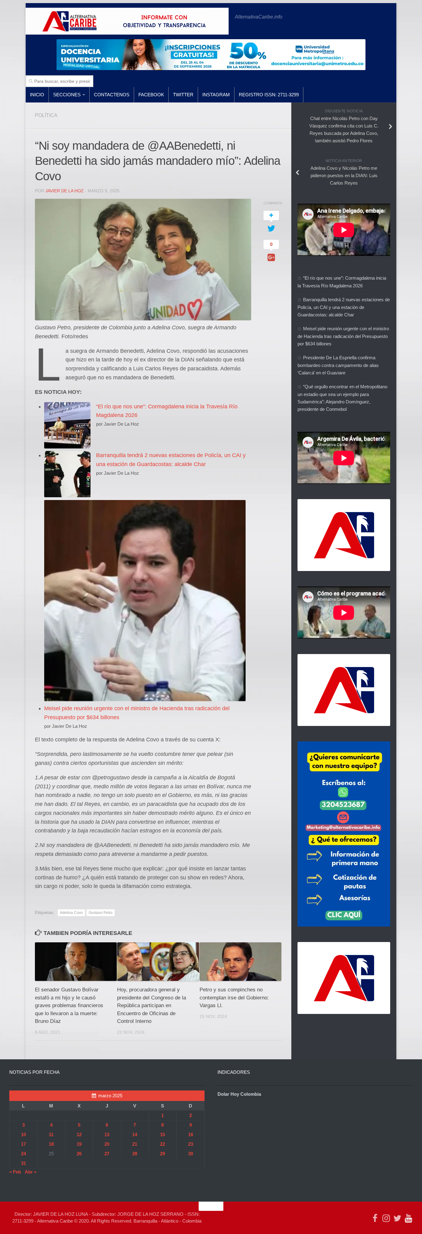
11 (51, 1134)
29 (162, 1153)
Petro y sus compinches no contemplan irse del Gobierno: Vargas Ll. (234, 997)
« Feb (15, 1171)
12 (79, 1134)
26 (79, 1153)
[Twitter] (397, 1218)
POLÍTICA (46, 115)
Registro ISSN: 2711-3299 (269, 94)
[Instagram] (386, 1218)
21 (134, 1144)
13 (106, 1134)
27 (106, 1153)
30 (190, 1153)
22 (162, 1144)
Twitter (183, 94)
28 (134, 1153)
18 (51, 1144)
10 (23, 1134)
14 (134, 1134)
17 (23, 1144)
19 (79, 1144)
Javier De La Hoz (64, 190)
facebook (151, 94)
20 (106, 1144)
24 (23, 1153)
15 (162, 1134)
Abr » (30, 1171)
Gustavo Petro (100, 913)
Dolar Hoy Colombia (239, 1094)
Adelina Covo (71, 913)
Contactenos (111, 94)
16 (190, 1134)
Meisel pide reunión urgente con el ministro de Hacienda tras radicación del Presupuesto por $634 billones (343, 336)
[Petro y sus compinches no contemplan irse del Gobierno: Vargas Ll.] (240, 961)
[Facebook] (375, 1218)
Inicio (37, 94)
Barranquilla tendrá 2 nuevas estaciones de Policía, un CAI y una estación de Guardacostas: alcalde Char (344, 307)
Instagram (216, 94)
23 (190, 1144)
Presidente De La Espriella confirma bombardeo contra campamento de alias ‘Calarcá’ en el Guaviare (338, 365)
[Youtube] (408, 1218)
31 (23, 1163)
